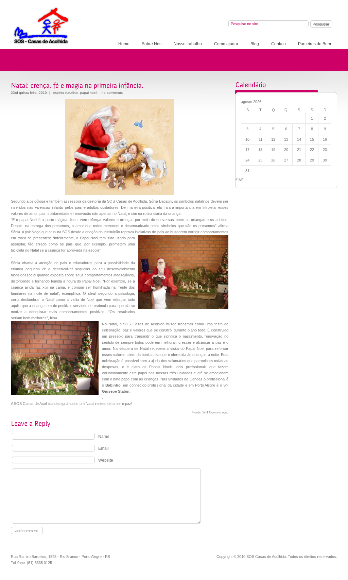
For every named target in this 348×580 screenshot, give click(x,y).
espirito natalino (65, 93)
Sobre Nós (151, 43)
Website (105, 460)
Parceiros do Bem (314, 43)
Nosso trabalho (188, 43)
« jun (239, 179)
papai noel (88, 93)
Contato (278, 43)
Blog (254, 43)
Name (103, 436)
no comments (112, 93)
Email (103, 448)
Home (123, 43)
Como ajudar (226, 43)
